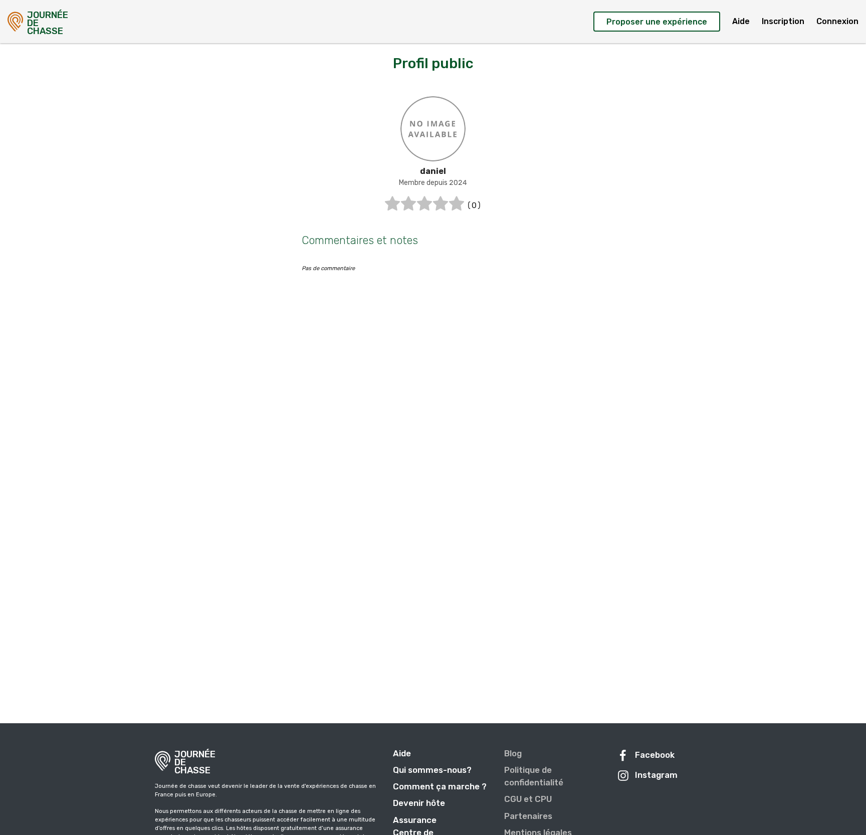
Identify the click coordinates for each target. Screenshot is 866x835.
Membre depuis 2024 (433, 182)
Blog (513, 753)
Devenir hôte (419, 803)
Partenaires (528, 816)
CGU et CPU (528, 799)
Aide (741, 21)
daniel (433, 171)
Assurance (415, 820)
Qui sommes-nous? (432, 770)
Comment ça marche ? (440, 786)
